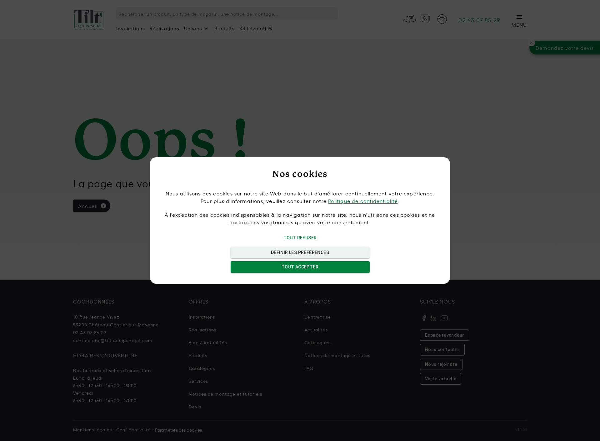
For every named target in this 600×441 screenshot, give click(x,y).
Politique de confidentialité (363, 200)
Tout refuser (300, 237)
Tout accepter (300, 266)
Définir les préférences (300, 252)
